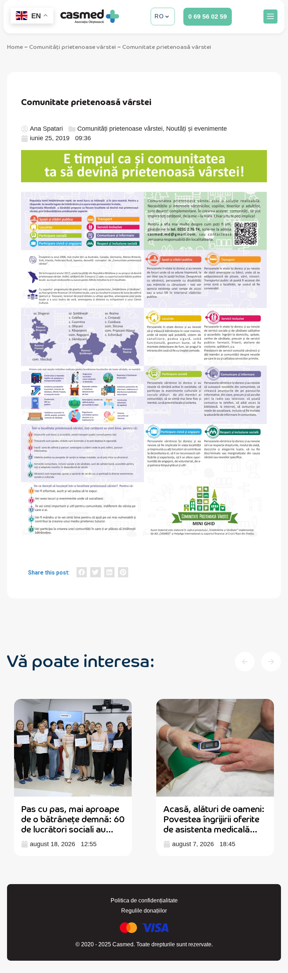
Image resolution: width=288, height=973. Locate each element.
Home (15, 46)
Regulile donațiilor (144, 911)
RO (159, 16)
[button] (270, 16)
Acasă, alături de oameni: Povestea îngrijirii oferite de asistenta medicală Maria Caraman (213, 823)
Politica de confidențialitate (144, 900)
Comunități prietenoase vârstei (72, 46)
